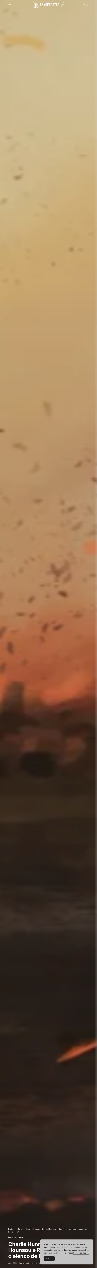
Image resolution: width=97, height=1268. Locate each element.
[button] (88, 5)
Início (10, 1229)
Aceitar (49, 1258)
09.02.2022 (12, 1263)
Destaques (12, 1237)
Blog (20, 1229)
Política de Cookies (81, 1253)
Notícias (21, 1237)
